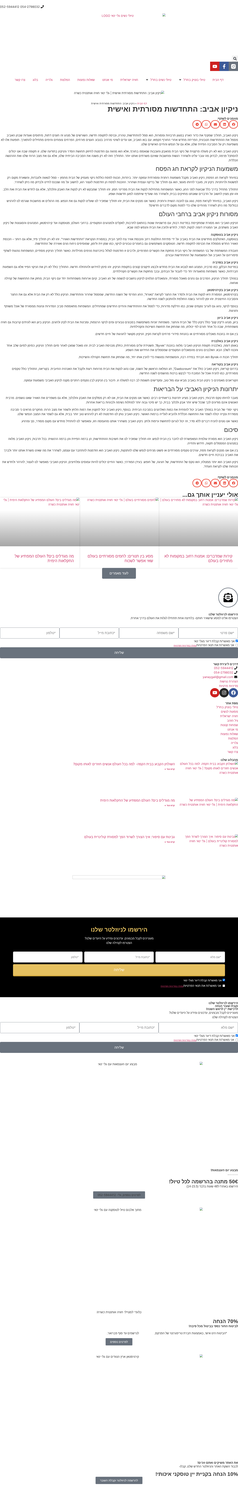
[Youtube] (214, 66)
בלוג (35, 80)
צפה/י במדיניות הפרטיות (185, 645)
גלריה (49, 80)
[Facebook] (233, 692)
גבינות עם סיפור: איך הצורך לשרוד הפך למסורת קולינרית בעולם (129, 837)
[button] (235, 59)
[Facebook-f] (224, 66)
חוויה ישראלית (129, 80)
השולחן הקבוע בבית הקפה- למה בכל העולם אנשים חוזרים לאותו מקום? (124, 764)
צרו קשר (20, 80)
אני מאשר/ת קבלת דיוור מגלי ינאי (214, 641)
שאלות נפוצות (86, 80)
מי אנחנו (107, 80)
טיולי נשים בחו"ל (160, 80)
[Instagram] (224, 692)
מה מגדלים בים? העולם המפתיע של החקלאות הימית (137, 800)
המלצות (65, 80)
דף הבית (218, 80)
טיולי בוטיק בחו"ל (194, 80)
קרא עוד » (170, 769)
